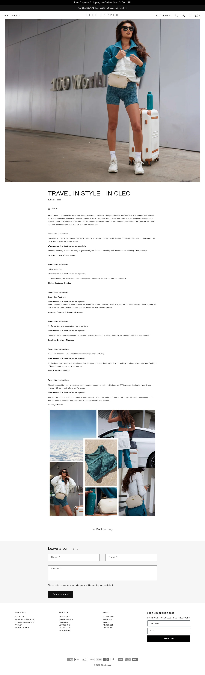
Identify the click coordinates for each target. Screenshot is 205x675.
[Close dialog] (149, 309)
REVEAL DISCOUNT (128, 342)
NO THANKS (128, 354)
